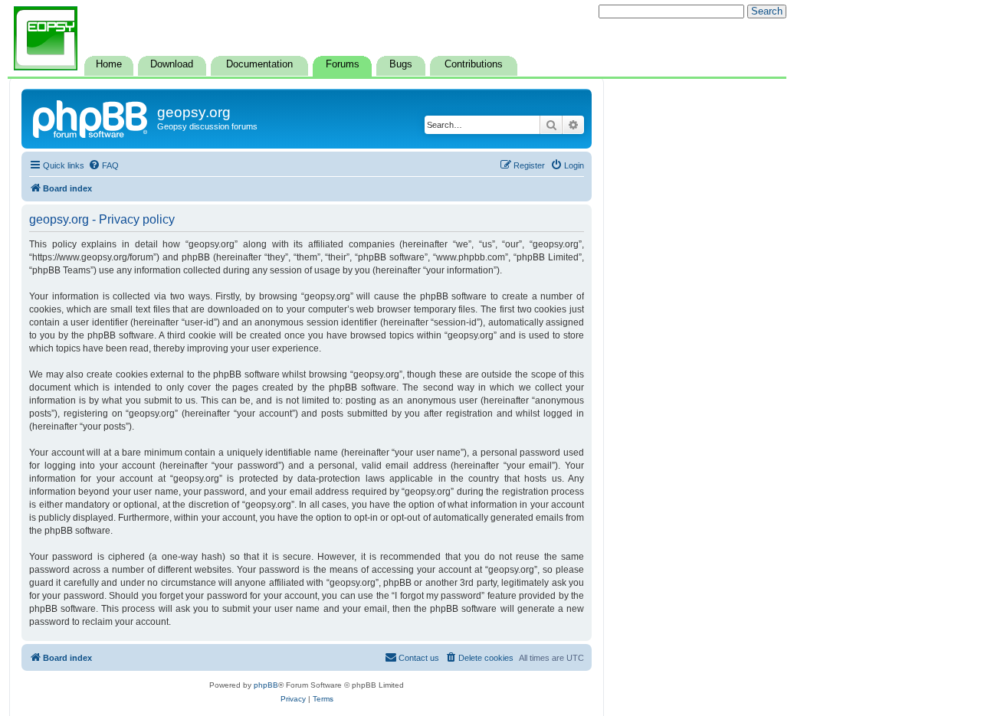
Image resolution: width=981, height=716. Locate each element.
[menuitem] (103, 165)
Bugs (400, 64)
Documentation (259, 64)
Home (109, 64)
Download (171, 64)
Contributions (474, 64)
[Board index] (91, 117)
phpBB (266, 685)
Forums (342, 64)
